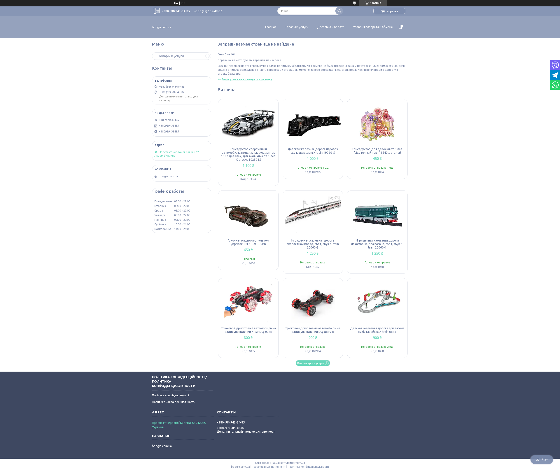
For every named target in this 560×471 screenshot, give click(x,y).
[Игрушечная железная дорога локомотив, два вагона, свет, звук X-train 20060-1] (377, 214)
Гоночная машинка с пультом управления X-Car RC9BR (248, 242)
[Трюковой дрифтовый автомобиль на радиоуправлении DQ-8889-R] (313, 302)
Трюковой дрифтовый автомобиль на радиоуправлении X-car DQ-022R (248, 329)
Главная (270, 27)
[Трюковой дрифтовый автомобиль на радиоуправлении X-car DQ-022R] (248, 302)
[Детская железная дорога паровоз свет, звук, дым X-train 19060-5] (313, 123)
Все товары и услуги (310, 363)
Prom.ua (299, 462)
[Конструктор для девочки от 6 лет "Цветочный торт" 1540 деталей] (377, 123)
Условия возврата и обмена (373, 27)
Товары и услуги (296, 27)
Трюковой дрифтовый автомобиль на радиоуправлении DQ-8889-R (312, 329)
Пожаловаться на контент (269, 466)
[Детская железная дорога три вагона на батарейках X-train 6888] (377, 302)
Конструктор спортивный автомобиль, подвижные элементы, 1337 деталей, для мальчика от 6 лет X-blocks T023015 (248, 154)
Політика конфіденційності (170, 395)
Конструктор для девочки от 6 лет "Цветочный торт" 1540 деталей (377, 150)
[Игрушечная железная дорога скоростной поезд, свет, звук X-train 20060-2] (313, 214)
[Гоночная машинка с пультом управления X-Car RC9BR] (248, 214)
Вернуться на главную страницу (247, 79)
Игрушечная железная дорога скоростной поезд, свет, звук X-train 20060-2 (313, 244)
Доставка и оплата (330, 27)
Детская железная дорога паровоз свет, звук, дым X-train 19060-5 (313, 150)
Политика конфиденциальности (173, 401)
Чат (545, 459)
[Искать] (339, 11)
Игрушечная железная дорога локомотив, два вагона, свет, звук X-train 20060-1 (377, 244)
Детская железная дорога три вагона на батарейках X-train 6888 (377, 329)
